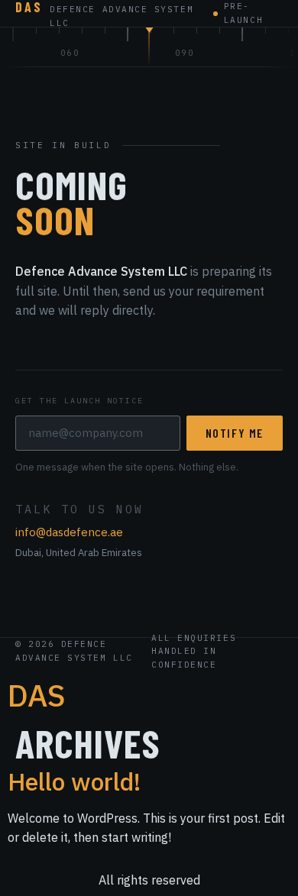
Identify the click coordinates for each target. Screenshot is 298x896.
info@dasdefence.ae (69, 532)
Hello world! (74, 781)
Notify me (235, 432)
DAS (37, 695)
